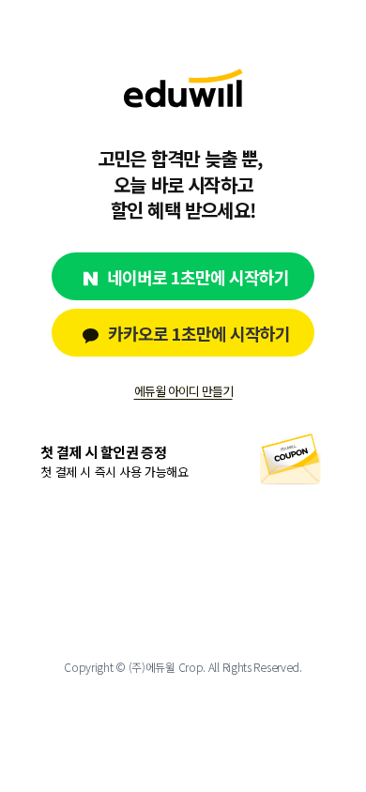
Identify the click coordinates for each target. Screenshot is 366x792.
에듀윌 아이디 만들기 (183, 391)
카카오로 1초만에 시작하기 (199, 333)
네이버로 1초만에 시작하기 (198, 277)
